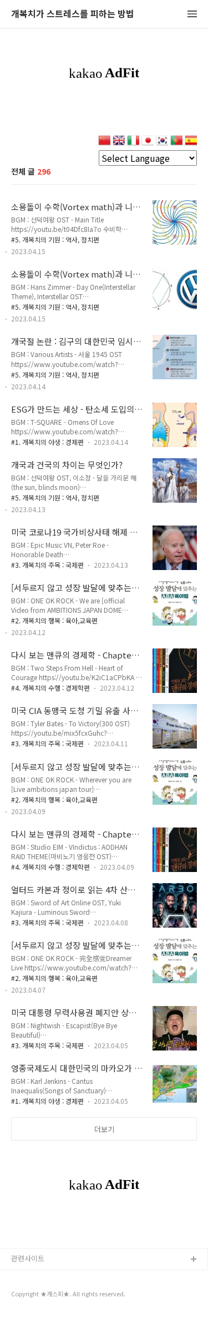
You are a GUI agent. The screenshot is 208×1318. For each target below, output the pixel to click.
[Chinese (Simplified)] (104, 141)
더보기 (104, 1129)
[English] (119, 141)
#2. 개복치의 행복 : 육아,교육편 (54, 620)
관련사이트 (27, 1258)
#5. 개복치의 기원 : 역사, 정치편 (55, 239)
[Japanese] (147, 141)
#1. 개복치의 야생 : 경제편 (47, 442)
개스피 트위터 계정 (40, 1295)
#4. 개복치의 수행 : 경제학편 (50, 687)
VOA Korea (30, 1277)
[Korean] (162, 141)
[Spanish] (191, 141)
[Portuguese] (176, 141)
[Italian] (133, 141)
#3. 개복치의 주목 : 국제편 (47, 564)
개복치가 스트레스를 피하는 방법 (72, 14)
